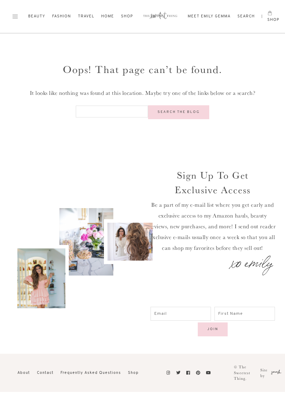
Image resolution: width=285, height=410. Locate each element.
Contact (45, 372)
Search (246, 16)
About (23, 372)
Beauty (36, 16)
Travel (86, 16)
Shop (127, 16)
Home (107, 16)
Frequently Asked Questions (90, 372)
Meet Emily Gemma (209, 16)
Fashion (61, 16)
